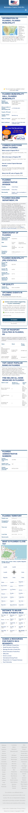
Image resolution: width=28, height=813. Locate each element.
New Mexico (14, 776)
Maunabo (3, 604)
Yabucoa (3, 601)
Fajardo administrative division (9, 182)
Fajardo (13, 192)
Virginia (24, 779)
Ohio (24, 745)
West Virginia (24, 784)
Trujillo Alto (21, 597)
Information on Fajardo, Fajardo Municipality (11, 20)
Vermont (24, 777)
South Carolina (24, 757)
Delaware (4, 765)
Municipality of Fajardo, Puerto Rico (14, 7)
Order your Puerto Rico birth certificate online (18, 123)
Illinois (4, 778)
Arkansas (3, 755)
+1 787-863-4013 (16, 108)
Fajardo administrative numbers (9, 454)
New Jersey (14, 773)
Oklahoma (24, 747)
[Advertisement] (14, 65)
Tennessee (24, 761)
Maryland (14, 749)
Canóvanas (4, 589)
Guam (3, 772)
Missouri (14, 761)
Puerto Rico (5, 14)
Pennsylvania (24, 751)
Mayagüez (3, 626)
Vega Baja (3, 630)
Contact (12, 811)
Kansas (4, 784)
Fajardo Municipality (14, 14)
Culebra (12, 597)
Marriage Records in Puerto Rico (11, 649)
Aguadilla (21, 626)
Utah (24, 775)
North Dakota (14, 782)
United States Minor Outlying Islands (24, 771)
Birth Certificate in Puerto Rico (11, 645)
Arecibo (3, 622)
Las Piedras (13, 589)
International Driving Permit (10, 658)
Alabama (4, 745)
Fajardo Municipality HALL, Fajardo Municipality (13, 96)
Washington (24, 782)
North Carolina (14, 780)
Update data (13, 808)
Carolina (21, 593)
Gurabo (12, 593)
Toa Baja (21, 622)
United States (15, 187)
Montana (14, 763)
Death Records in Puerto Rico (11, 647)
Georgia (4, 770)
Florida (4, 768)
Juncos (20, 590)
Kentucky (3, 786)
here (17, 90)
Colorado (3, 759)
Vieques (3, 593)
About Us (6, 811)
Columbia (3, 761)
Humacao (21, 585)
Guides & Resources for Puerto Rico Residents (12, 641)
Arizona (4, 753)
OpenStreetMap (18, 559)
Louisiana (14, 745)
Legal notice (6, 808)
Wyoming (24, 788)
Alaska (4, 747)
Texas (24, 763)
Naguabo (23, 561)
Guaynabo (21, 604)
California (3, 757)
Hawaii (4, 774)
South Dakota (24, 759)
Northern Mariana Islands (14, 786)
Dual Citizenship (7, 662)
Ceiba (14, 561)
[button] (3, 547)
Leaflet (7, 559)
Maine (14, 747)
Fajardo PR (22, 14)
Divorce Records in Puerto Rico (11, 651)
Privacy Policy (21, 808)
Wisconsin (24, 786)
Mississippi (14, 759)
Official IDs (6, 653)
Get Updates (14, 319)
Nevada (14, 767)
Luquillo (19, 561)
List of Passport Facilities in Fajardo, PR (13, 332)
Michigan (14, 755)
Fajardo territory (12, 516)
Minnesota (14, 757)
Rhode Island (24, 755)
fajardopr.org (13, 41)
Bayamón (12, 615)
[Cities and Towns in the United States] (14, 3)
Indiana (4, 780)
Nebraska (14, 765)
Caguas (12, 601)
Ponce (2, 619)
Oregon (24, 749)
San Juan (21, 601)
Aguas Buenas (13, 604)
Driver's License (7, 655)
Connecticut (4, 763)
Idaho (3, 776)
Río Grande (7, 562)
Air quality (8, 284)
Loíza (11, 586)
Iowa (4, 782)
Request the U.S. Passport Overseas (12, 660)
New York (14, 778)
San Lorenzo (4, 597)
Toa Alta (12, 626)
